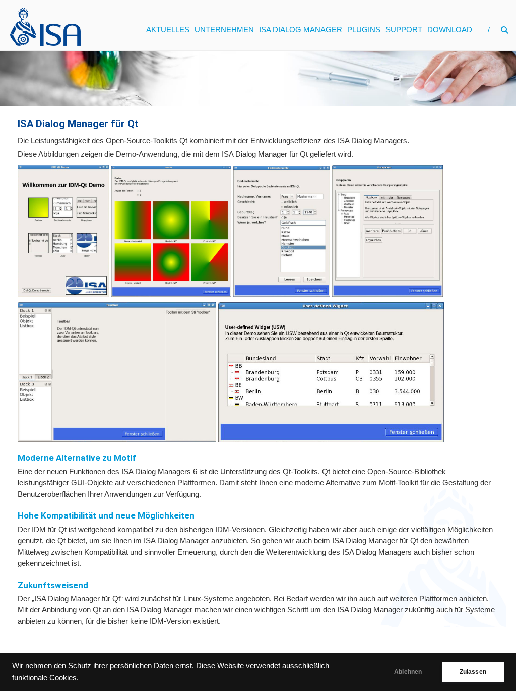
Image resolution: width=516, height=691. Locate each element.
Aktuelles (167, 29)
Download (449, 29)
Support (403, 29)
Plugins (363, 29)
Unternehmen (224, 29)
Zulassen (473, 671)
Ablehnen (408, 671)
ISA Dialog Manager (300, 29)
